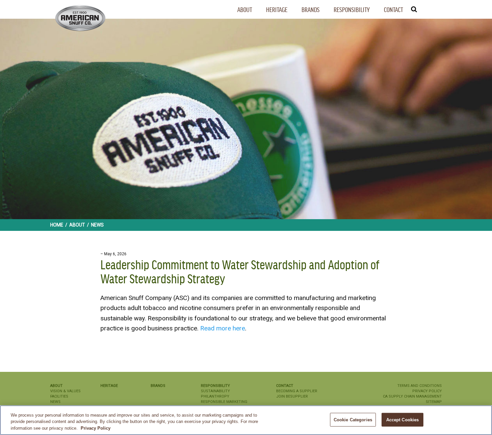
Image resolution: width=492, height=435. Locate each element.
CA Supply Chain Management (412, 396)
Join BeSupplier (292, 396)
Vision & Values (65, 391)
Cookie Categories (353, 419)
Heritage (277, 9)
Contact (393, 9)
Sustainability (215, 391)
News (55, 402)
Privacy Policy (427, 391)
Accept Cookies (402, 419)
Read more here (222, 328)
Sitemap (434, 402)
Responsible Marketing (224, 402)
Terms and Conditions (419, 386)
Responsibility (352, 9)
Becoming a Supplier (296, 391)
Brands (311, 9)
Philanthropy (215, 396)
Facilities (59, 396)
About (244, 9)
